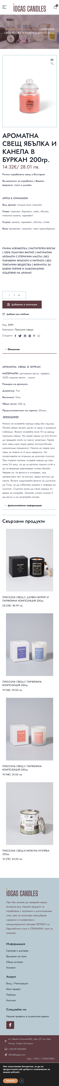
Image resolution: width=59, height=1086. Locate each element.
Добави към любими (18, 314)
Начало (12, 29)
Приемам (10, 1081)
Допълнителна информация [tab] (25, 505)
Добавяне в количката (24, 304)
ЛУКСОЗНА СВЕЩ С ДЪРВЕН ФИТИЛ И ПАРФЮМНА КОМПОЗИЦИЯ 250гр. (25, 598)
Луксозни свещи (29, 29)
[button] (51, 62)
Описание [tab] (14, 349)
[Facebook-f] (10, 1025)
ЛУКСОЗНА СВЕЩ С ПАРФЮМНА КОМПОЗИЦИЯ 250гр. (22, 683)
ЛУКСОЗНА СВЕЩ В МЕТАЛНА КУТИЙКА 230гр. (25, 852)
